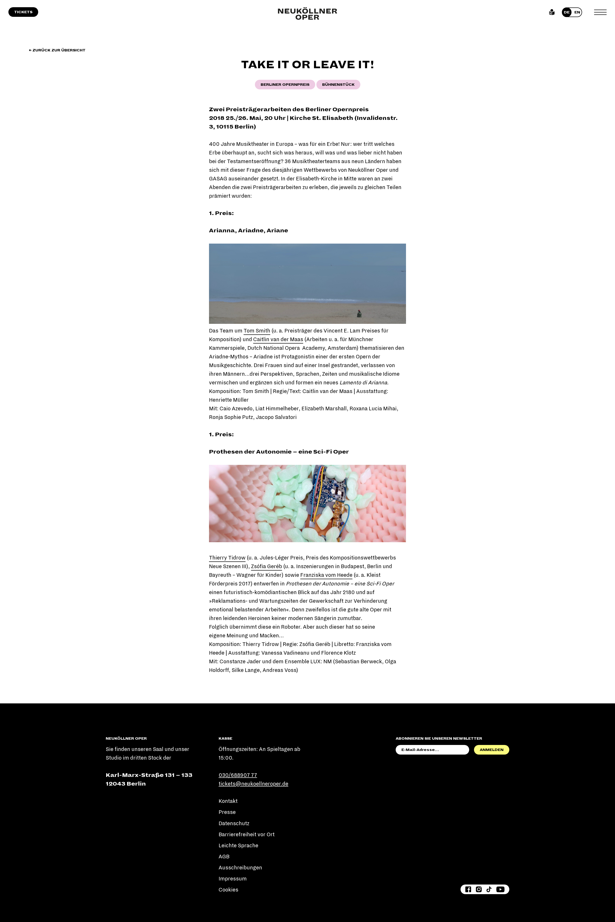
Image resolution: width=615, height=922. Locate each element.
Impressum (233, 879)
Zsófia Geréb (266, 566)
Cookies (228, 890)
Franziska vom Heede (326, 575)
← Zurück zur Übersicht (57, 50)
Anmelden (492, 750)
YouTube (500, 889)
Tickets (23, 12)
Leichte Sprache (552, 12)
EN (577, 12)
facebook (468, 889)
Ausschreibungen (240, 868)
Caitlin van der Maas (278, 339)
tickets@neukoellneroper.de (253, 784)
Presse (227, 812)
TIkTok (489, 889)
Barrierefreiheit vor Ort (247, 834)
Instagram (479, 889)
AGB (224, 857)
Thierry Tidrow (227, 558)
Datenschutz (234, 823)
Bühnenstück (338, 84)
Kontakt (228, 801)
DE (567, 12)
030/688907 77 (238, 775)
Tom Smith (257, 331)
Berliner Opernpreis (285, 84)
